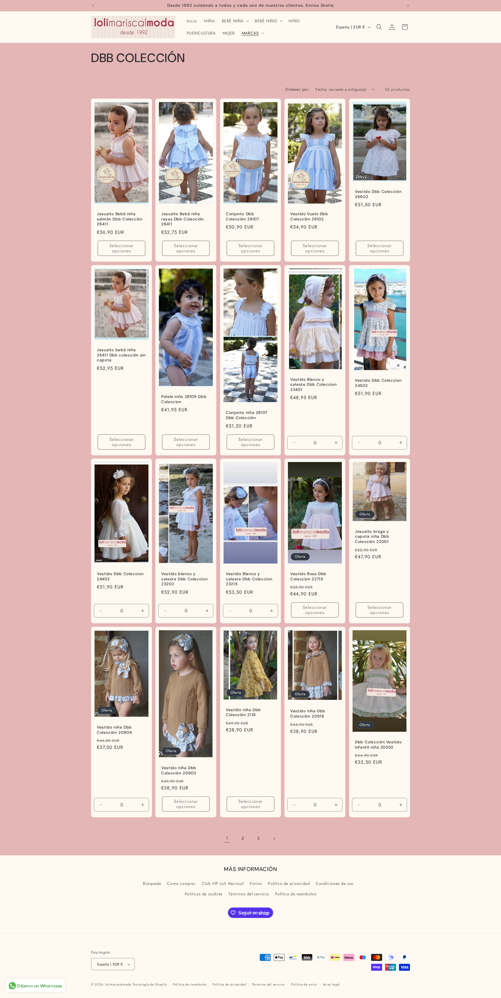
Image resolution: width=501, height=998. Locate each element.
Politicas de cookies (204, 893)
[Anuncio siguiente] (408, 5)
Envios (256, 883)
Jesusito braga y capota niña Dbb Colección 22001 (372, 536)
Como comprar (181, 883)
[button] (234, 21)
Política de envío (304, 984)
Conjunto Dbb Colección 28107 (242, 216)
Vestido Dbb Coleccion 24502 (378, 383)
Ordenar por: (297, 89)
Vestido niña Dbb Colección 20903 (178, 771)
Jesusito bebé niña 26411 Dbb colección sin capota (121, 355)
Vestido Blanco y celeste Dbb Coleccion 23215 (249, 578)
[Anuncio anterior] (93, 5)
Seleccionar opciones (121, 248)
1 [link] (227, 838)
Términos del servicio (248, 893)
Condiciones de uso (335, 883)
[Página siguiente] (274, 838)
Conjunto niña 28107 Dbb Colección (246, 415)
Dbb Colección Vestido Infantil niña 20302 (378, 745)
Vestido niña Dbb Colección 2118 (243, 712)
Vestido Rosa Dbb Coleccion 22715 (308, 576)
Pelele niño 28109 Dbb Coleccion (183, 399)
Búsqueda (152, 883)
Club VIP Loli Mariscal (223, 883)
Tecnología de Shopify (150, 984)
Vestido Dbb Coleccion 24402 (120, 576)
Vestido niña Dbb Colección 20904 (114, 730)
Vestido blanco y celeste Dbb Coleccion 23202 (184, 578)
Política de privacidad (229, 984)
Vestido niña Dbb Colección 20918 (307, 714)
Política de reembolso (296, 893)
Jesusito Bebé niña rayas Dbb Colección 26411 (182, 219)
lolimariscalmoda (118, 984)
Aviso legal (331, 984)
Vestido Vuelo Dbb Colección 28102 (309, 216)
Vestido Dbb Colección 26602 (378, 194)
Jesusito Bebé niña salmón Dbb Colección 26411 (120, 219)
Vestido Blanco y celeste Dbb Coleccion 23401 (313, 384)
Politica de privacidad (289, 883)
